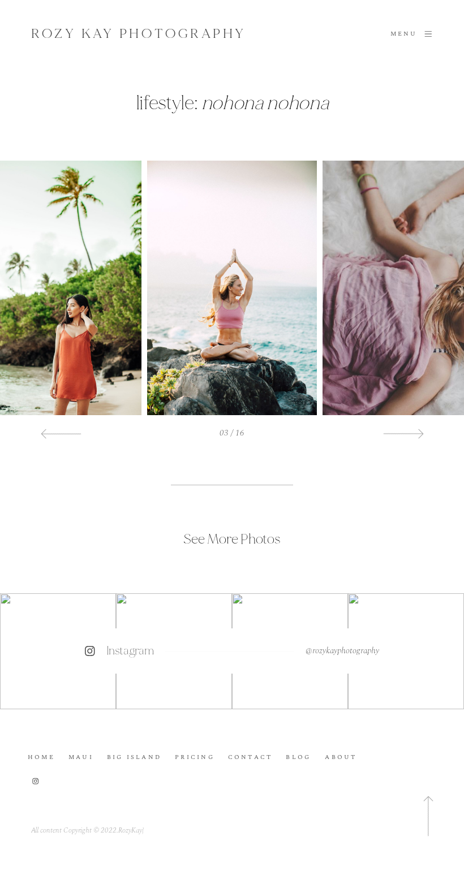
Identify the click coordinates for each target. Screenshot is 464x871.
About (340, 757)
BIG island (134, 757)
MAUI (80, 757)
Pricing (194, 757)
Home (41, 757)
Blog (298, 757)
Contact (250, 757)
